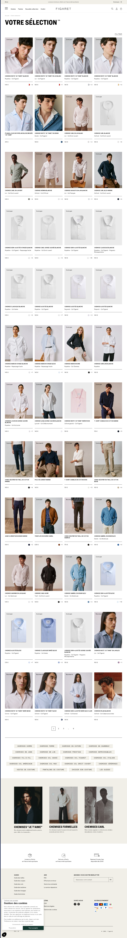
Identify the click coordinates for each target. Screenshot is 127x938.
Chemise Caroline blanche (103, 365)
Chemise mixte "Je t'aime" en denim (47, 135)
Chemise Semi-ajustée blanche (75, 249)
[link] (63, 2)
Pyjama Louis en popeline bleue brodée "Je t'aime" (19, 134)
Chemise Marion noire (72, 365)
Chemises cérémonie (108, 764)
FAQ (45, 878)
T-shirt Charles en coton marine (106, 421)
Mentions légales (49, 906)
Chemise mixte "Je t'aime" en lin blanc (48, 77)
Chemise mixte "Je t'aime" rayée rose (77, 422)
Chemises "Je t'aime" (28, 826)
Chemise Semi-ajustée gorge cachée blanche (77, 653)
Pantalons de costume (53, 770)
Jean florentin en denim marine (16, 536)
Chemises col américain (21, 764)
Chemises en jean (23, 752)
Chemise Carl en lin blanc (73, 135)
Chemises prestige (72, 752)
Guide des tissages (20, 891)
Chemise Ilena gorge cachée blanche (48, 422)
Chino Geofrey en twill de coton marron (76, 537)
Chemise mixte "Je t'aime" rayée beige (18, 712)
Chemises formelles (63, 826)
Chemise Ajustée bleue (13, 652)
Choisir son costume (82, 770)
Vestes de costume (26, 770)
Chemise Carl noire (42, 595)
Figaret (110, 931)
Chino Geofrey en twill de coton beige (106, 480)
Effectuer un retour (50, 881)
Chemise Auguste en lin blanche (75, 192)
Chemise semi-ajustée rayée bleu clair (78, 712)
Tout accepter (33, 928)
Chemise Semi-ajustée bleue (104, 595)
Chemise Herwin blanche (43, 192)
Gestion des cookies (50, 909)
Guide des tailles (19, 878)
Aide (45, 875)
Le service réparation (50, 887)
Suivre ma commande (50, 884)
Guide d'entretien (19, 894)
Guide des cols (18, 884)
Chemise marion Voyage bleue (45, 365)
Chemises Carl (94, 826)
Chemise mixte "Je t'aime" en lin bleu (107, 652)
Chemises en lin (47, 752)
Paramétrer (12, 928)
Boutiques (116, 2)
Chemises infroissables (100, 752)
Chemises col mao (48, 764)
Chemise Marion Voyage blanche (16, 365)
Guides (16, 875)
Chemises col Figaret (75, 758)
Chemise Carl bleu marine (103, 192)
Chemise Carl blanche (102, 135)
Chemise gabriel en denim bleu (105, 537)
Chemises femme (47, 746)
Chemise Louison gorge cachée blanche (16, 423)
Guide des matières (20, 887)
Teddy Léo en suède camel (44, 536)
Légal (46, 900)
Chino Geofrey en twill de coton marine (17, 480)
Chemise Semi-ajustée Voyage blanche (18, 249)
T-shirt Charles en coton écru (75, 480)
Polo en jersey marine (43, 480)
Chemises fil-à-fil (21, 758)
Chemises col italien (104, 758)
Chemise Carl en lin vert (13, 192)
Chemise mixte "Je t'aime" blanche (17, 77)
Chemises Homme (24, 746)
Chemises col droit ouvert (78, 764)
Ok (111, 879)
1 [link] (53, 729)
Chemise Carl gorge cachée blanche (48, 249)
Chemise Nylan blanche (104, 712)
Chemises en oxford (71, 746)
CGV (45, 903)
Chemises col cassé (48, 758)
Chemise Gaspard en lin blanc (15, 595)
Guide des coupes (19, 881)
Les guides (105, 770)
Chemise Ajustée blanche (44, 308)
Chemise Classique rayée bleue (46, 652)
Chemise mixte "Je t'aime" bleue (46, 712)
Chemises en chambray (99, 746)
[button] (6, 8)
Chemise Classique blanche (104, 250)
